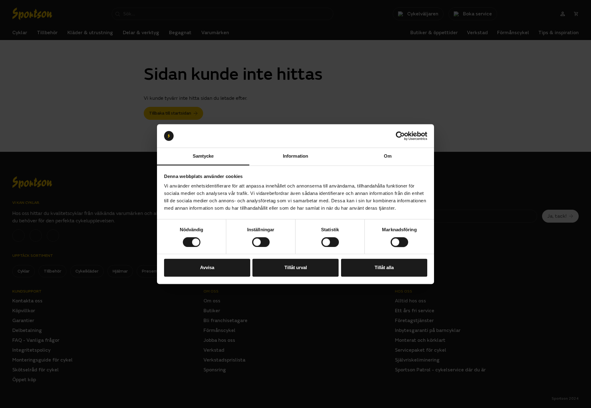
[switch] (261, 242)
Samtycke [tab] (203, 156)
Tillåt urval (295, 267)
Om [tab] (388, 156)
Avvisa (207, 267)
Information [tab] (295, 156)
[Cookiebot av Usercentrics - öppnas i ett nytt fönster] (400, 135)
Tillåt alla (384, 267)
